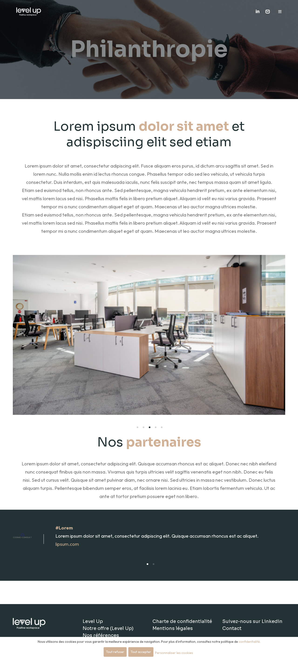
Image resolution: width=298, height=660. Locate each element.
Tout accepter (141, 652)
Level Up (93, 621)
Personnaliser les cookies (174, 653)
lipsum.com (67, 544)
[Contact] (267, 11)
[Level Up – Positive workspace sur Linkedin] (257, 11)
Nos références (101, 635)
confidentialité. (250, 641)
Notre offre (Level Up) (108, 628)
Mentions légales (172, 628)
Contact (231, 628)
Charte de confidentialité (182, 621)
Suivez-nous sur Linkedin (252, 621)
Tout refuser (115, 652)
